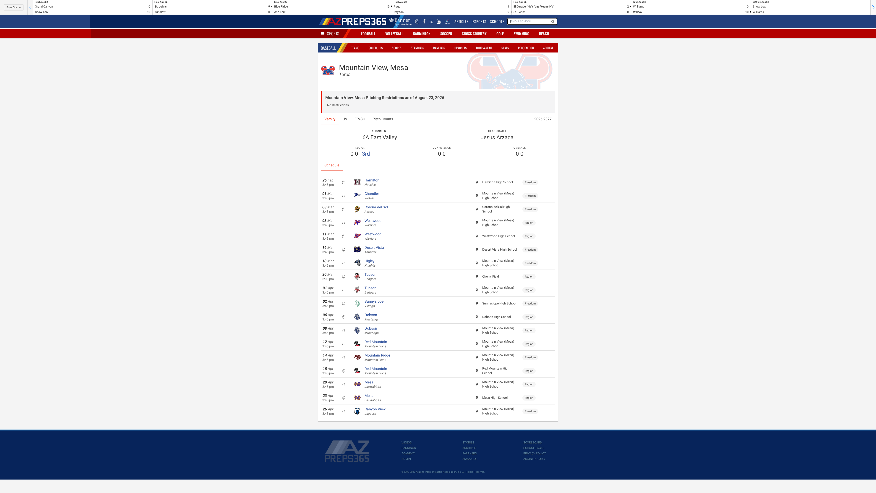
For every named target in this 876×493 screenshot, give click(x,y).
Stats (505, 47)
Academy (408, 453)
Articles (461, 21)
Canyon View (375, 411)
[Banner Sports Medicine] (400, 21)
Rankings (439, 47)
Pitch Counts (383, 119)
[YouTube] (439, 21)
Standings (417, 47)
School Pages (533, 448)
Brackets (460, 47)
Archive (548, 47)
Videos (407, 442)
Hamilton (372, 182)
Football (368, 33)
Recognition (526, 47)
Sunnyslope (374, 303)
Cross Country (474, 33)
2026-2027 (543, 119)
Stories (468, 442)
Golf (500, 33)
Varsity (330, 119)
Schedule (331, 165)
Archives (469, 448)
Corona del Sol (376, 209)
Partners (469, 453)
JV (345, 119)
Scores (397, 47)
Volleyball (394, 33)
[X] (431, 21)
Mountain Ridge (377, 357)
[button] (873, 7)
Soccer (446, 33)
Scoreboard (532, 442)
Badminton (421, 33)
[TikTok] (447, 21)
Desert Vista (374, 249)
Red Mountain (376, 344)
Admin (406, 459)
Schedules (376, 47)
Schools (497, 21)
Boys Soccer (13, 7)
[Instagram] (417, 21)
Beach (544, 33)
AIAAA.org (469, 459)
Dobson (372, 317)
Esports (479, 21)
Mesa (373, 384)
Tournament (484, 47)
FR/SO (360, 119)
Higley (370, 263)
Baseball (328, 48)
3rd (366, 154)
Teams (355, 47)
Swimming (521, 33)
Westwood (373, 222)
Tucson (370, 276)
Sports (333, 34)
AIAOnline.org (534, 459)
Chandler (372, 195)
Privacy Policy (534, 453)
